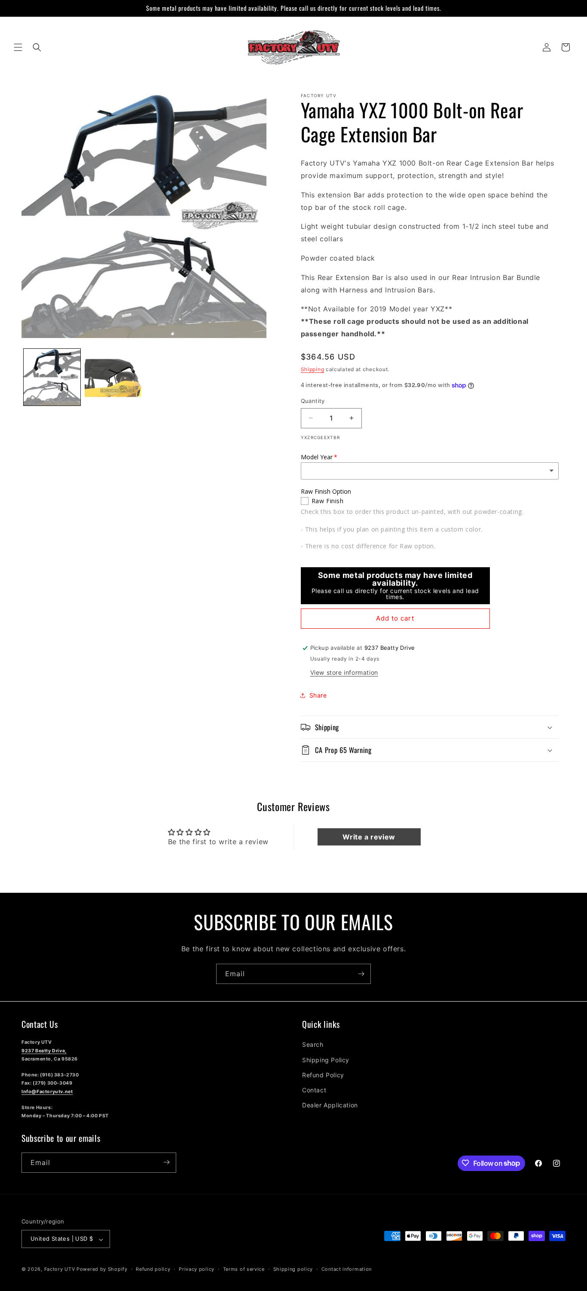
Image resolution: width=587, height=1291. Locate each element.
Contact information (346, 1269)
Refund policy (153, 1269)
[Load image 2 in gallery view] (113, 377)
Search (313, 1044)
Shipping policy (293, 1269)
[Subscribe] (361, 974)
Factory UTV (59, 1269)
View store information (344, 672)
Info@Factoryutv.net (47, 1091)
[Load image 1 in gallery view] (52, 377)
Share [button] (318, 695)
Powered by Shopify (102, 1269)
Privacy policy (196, 1269)
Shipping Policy (325, 1059)
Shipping (312, 369)
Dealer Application (330, 1105)
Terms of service (244, 1269)
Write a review (368, 837)
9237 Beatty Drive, (44, 1050)
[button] (18, 47)
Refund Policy (323, 1074)
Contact (314, 1089)
